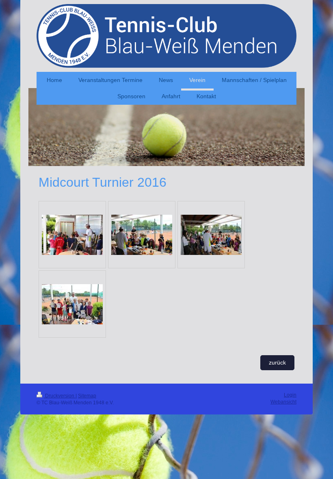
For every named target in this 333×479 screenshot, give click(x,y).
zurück (277, 362)
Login (290, 395)
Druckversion (60, 396)
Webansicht (283, 402)
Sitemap (87, 396)
